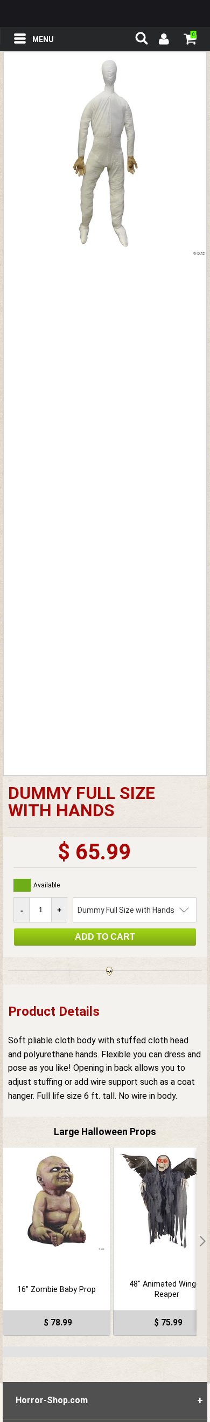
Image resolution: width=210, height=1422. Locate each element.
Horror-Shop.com (105, 13)
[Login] (163, 40)
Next (202, 1241)
